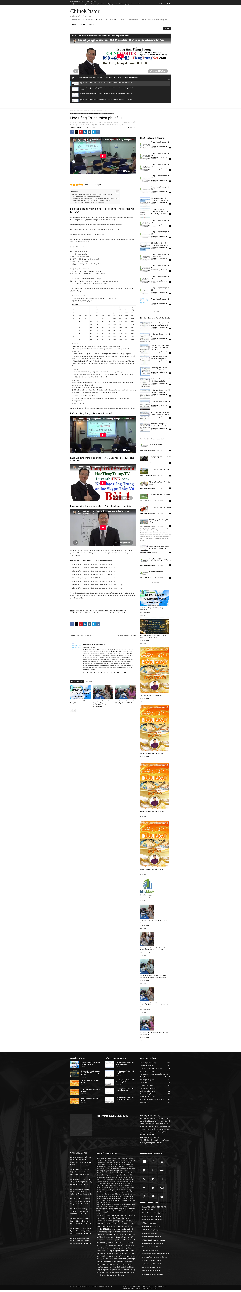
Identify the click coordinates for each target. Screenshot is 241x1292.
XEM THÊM (88, 681)
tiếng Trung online (126, 612)
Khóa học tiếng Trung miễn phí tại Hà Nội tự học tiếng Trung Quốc (93, 200)
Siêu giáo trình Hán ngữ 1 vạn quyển (151, 695)
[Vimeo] (167, 4)
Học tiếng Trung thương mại (152, 138)
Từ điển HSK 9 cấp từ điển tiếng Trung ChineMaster (151, 609)
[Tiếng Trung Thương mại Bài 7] (145, 280)
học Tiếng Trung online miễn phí (100, 612)
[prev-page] (71, 710)
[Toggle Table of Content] (116, 191)
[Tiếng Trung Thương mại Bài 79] (145, 145)
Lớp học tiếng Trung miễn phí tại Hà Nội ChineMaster (91, 202)
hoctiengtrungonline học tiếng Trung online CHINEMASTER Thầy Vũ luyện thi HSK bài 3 (153, 976)
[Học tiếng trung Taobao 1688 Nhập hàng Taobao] (109, 1073)
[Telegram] (94, 132)
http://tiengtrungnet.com (89, 647)
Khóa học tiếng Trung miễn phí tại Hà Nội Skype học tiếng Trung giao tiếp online (96, 198)
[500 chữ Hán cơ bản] (144, 573)
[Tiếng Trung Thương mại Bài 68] (145, 157)
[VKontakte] (118, 673)
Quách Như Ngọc (155, 214)
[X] (164, 4)
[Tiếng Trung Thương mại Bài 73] (145, 190)
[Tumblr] (89, 132)
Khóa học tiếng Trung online (89, 113)
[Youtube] (170, 4)
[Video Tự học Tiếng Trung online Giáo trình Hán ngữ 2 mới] (144, 560)
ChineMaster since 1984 (147, 895)
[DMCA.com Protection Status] (81, 1135)
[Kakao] (144, 1170)
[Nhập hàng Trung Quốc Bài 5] (145, 405)
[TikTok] (108, 673)
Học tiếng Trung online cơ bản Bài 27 (81, 636)
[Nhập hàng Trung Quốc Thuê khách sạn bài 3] (145, 427)
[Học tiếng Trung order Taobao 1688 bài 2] (145, 371)
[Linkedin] (85, 132)
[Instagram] (162, 4)
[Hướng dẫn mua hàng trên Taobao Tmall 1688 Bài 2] (145, 416)
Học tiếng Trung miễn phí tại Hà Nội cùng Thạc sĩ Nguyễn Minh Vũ (92, 194)
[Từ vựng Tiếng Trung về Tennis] (144, 496)
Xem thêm (155, 311)
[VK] (98, 132)
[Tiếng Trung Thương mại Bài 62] (145, 235)
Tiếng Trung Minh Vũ (145, 552)
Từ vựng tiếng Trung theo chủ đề (152, 439)
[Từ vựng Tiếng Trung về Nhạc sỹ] (144, 509)
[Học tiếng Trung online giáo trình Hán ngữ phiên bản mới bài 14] (125, 692)
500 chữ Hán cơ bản (156, 571)
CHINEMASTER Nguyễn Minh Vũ (80, 127)
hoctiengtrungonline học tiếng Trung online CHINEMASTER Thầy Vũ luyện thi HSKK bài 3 (153, 949)
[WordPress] (122, 673)
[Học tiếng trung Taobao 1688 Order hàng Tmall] (109, 1064)
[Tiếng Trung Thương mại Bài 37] (145, 168)
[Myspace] (98, 673)
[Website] (144, 1197)
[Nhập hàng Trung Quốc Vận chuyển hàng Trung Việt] (145, 326)
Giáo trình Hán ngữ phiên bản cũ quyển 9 (152, 753)
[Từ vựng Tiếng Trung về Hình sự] (144, 458)
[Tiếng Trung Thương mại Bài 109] (145, 269)
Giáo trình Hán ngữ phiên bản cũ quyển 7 (152, 869)
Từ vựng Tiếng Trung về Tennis (159, 495)
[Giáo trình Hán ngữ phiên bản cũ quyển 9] (74, 1092)
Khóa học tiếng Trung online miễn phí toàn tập (87, 196)
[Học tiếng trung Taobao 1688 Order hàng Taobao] (109, 1091)
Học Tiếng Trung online (83, 110)
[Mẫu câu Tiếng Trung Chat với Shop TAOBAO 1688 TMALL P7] (145, 349)
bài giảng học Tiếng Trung (82, 610)
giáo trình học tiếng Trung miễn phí (99, 610)
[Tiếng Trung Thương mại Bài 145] (145, 291)
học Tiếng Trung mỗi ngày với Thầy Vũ (80, 612)
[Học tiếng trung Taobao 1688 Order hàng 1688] (109, 1082)
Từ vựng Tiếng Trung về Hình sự (160, 457)
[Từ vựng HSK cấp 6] (144, 445)
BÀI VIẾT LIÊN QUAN (77, 681)
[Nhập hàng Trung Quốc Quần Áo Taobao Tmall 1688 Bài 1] (144, 548)
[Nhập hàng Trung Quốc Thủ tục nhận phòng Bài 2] (145, 360)
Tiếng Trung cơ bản (114, 612)
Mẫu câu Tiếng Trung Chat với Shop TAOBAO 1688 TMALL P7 (160, 347)
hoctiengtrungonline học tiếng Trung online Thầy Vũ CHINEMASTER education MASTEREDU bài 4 (154, 1005)
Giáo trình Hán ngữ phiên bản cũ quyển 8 (152, 811)
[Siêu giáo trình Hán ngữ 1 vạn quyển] (74, 1083)
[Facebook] (159, 4)
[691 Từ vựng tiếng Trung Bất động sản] (144, 521)
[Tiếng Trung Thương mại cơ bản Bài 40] (145, 258)
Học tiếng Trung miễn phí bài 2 (126, 636)
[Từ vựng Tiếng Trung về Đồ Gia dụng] (144, 483)
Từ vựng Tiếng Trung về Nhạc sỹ (160, 507)
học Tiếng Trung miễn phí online (118, 610)
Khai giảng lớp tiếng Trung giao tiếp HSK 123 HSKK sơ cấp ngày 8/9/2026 (153, 636)
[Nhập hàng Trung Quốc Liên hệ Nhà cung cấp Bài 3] (145, 382)
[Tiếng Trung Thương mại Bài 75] (145, 224)
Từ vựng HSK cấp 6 (155, 444)
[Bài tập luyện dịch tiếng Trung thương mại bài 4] (145, 246)
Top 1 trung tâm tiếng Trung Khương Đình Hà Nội (153, 921)
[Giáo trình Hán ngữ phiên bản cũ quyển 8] (74, 1101)
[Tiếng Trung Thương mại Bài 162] (145, 179)
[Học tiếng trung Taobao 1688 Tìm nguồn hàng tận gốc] (109, 1100)
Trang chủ (73, 110)
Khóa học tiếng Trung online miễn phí (105, 113)
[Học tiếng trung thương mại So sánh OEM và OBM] (145, 213)
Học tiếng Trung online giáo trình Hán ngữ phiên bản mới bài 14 (154, 1033)
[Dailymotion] (84, 673)
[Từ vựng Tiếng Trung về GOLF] (144, 471)
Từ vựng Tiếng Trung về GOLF (159, 469)
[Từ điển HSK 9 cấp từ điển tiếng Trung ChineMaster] (80, 692)
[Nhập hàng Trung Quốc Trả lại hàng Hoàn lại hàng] (145, 393)
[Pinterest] (81, 132)
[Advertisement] (134, 12)
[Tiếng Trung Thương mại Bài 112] (145, 302)
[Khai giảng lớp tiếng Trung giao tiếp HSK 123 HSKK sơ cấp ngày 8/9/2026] (74, 1073)
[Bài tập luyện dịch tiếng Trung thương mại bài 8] (145, 201)
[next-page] (74, 710)
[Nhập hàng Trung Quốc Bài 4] (145, 337)
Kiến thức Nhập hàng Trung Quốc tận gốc (155, 318)
